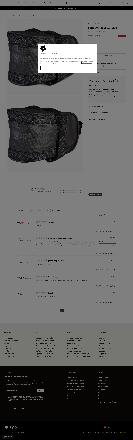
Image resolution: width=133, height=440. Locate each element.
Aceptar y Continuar (87, 68)
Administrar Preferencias (48, 68)
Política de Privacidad (87, 63)
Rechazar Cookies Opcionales (71, 68)
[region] (67, 58)
